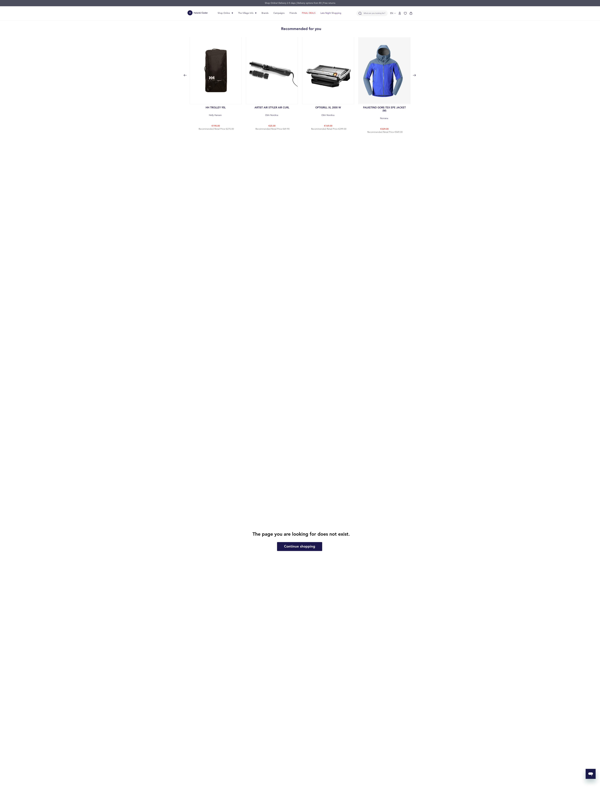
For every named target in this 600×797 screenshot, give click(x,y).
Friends (293, 13)
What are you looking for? (374, 13)
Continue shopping (299, 546)
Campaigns (279, 13)
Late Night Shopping (330, 13)
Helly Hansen (216, 111)
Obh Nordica (272, 111)
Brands (265, 13)
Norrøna (384, 113)
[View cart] (410, 13)
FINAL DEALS (308, 13)
